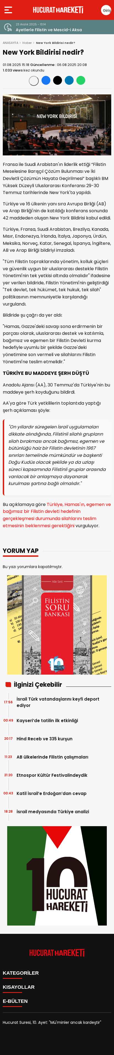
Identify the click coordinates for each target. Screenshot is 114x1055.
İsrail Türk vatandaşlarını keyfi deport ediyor (58, 702)
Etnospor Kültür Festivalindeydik (52, 775)
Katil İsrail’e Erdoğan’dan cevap (52, 793)
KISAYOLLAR (19, 987)
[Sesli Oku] (34, 81)
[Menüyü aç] (9, 9)
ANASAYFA (10, 43)
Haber (27, 43)
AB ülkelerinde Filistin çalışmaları (52, 757)
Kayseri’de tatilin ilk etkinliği (47, 720)
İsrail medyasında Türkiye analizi (53, 812)
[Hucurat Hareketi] (58, 10)
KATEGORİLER (21, 973)
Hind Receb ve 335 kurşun (44, 739)
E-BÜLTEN (15, 1001)
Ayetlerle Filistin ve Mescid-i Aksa (49, 30)
